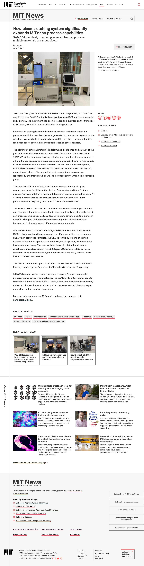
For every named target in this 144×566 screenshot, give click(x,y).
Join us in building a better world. (127, 554)
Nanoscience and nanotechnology (64, 317)
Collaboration (40, 317)
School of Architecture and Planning (32, 503)
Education (42, 5)
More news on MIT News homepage (29, 463)
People (37, 556)
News (101, 5)
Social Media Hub (44, 558)
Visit (20, 556)
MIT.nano (105, 131)
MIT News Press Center (52, 529)
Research (52, 5)
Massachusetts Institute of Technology (34, 550)
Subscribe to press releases (126, 502)
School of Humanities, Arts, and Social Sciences (37, 510)
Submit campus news (126, 510)
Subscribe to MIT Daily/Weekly (126, 494)
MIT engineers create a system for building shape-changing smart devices (55, 388)
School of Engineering (110, 141)
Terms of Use (76, 529)
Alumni (110, 5)
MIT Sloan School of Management (31, 513)
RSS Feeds (75, 534)
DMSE (28, 317)
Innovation (63, 5)
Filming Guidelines (50, 534)
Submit (131, 18)
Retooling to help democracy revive (114, 413)
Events (31, 556)
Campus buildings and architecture (49, 321)
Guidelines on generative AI (126, 528)
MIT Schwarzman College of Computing (33, 520)
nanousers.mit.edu (22, 299)
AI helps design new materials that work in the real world (53, 413)
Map (25, 556)
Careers (44, 556)
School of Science (109, 145)
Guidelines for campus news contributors (126, 519)
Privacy (22, 558)
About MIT (119, 5)
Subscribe (83, 19)
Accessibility (31, 558)
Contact (51, 556)
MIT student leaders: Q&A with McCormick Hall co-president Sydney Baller (115, 388)
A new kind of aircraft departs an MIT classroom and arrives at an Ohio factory (116, 439)
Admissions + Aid (77, 5)
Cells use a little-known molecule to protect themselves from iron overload (54, 439)
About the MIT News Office (25, 529)
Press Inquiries (20, 534)
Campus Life (92, 5)
